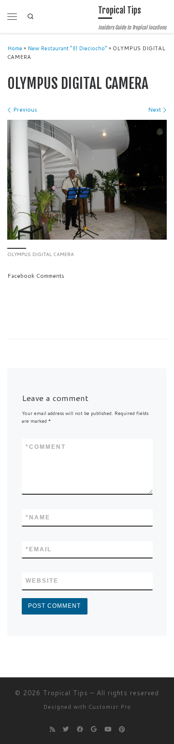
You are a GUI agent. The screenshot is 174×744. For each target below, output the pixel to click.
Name (38, 517)
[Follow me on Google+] (94, 729)
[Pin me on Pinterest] (122, 729)
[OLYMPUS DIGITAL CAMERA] (87, 180)
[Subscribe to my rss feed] (52, 729)
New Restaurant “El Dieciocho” (67, 48)
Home (14, 48)
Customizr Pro (109, 707)
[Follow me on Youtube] (107, 729)
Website (42, 580)
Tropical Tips (65, 692)
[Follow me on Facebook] (80, 729)
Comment (46, 447)
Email (39, 549)
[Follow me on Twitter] (66, 729)
